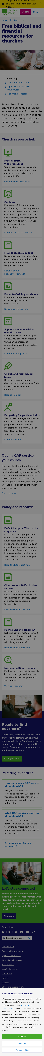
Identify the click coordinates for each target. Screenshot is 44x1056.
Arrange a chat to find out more (18, 844)
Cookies (5, 982)
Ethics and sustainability (13, 987)
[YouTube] (27, 932)
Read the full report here (17, 564)
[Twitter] (9, 932)
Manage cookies (22, 1050)
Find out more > (12, 439)
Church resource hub (18, 82)
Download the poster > (16, 309)
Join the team (8, 946)
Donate (25, 11)
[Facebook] (3, 932)
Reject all (22, 1043)
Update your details (11, 955)
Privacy (5, 978)
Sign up (8, 916)
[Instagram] (15, 932)
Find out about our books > (18, 232)
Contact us (7, 927)
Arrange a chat (12, 758)
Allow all (22, 1036)
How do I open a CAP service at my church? (22, 784)
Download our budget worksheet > (15, 272)
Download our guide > (15, 353)
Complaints (7, 973)
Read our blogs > (13, 394)
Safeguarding (8, 964)
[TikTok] (33, 932)
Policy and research (17, 93)
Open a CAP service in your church (18, 88)
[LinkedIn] (21, 932)
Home (4, 20)
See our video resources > (17, 181)
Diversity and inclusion (12, 960)
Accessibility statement (13, 951)
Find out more (9, 493)
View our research (13, 685)
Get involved (16, 20)
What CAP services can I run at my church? (22, 814)
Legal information (10, 969)
